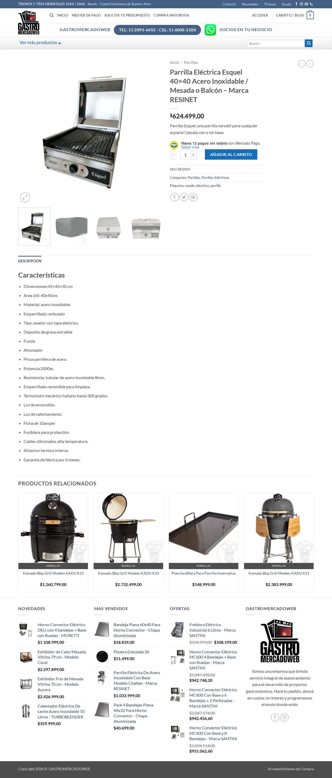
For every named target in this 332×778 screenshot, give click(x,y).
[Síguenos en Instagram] (301, 4)
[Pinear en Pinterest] (193, 197)
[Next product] (302, 63)
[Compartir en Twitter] (184, 197)
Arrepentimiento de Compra (291, 769)
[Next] (152, 131)
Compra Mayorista (171, 15)
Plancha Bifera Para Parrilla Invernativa (204, 573)
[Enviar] (309, 43)
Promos (270, 4)
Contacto (229, 4)
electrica (202, 185)
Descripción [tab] (30, 261)
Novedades (250, 4)
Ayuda (286, 4)
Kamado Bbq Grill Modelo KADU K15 (53, 573)
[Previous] (27, 131)
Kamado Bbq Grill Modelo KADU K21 (278, 573)
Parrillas (191, 62)
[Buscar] (51, 15)
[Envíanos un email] (306, 4)
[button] (260, 15)
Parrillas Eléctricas (215, 177)
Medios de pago (86, 15)
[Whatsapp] (210, 30)
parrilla (215, 185)
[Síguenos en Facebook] (296, 4)
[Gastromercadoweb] (49, 22)
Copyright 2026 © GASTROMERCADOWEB (54, 769)
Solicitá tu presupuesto (127, 15)
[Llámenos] (311, 4)
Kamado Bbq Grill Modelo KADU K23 (128, 573)
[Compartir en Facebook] (174, 197)
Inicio (62, 15)
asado (190, 185)
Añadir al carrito (231, 154)
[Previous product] (310, 63)
